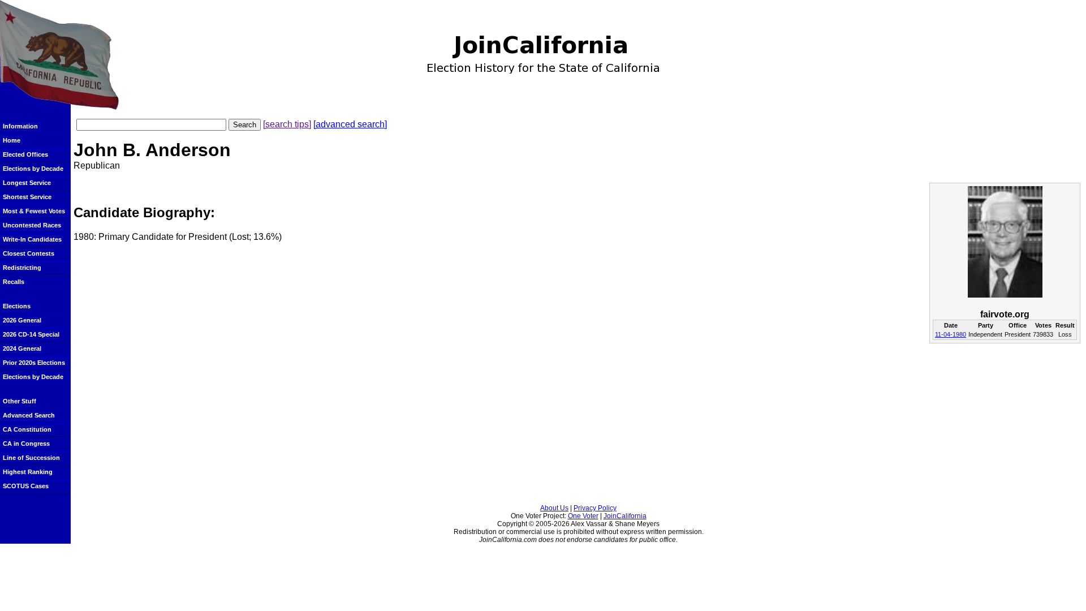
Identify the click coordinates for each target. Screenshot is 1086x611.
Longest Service (27, 182)
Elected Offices (25, 154)
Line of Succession (31, 457)
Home (11, 140)
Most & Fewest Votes (34, 211)
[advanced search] (350, 124)
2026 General (22, 320)
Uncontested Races (32, 225)
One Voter (583, 516)
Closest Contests (28, 253)
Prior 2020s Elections (34, 362)
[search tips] (287, 124)
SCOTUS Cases (26, 486)
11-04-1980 (950, 334)
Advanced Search (29, 415)
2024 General (22, 348)
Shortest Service (27, 196)
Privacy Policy (595, 508)
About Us (554, 508)
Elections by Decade (33, 168)
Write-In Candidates (32, 239)
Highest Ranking (28, 471)
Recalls (13, 281)
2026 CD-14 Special (31, 334)
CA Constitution (27, 429)
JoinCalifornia (625, 516)
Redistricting (22, 267)
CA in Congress (26, 443)
